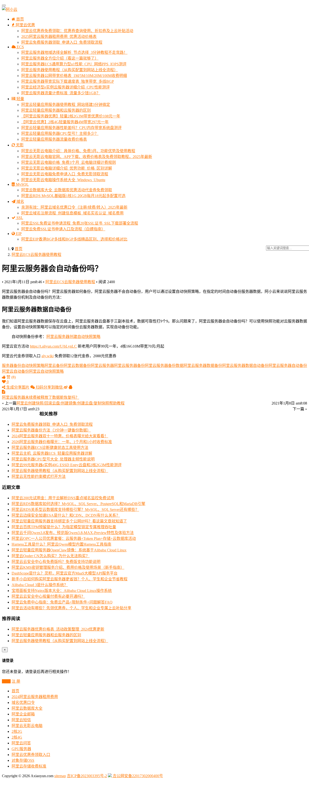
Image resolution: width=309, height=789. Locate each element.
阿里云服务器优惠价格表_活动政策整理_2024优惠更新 (58, 629)
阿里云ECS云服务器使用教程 (36, 255)
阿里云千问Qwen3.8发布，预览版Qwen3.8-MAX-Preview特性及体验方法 (73, 533)
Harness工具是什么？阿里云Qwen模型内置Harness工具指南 (61, 544)
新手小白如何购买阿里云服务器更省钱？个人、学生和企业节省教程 (69, 579)
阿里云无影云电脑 (27, 726)
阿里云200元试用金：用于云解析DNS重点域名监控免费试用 (63, 498)
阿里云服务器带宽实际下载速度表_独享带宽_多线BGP (67, 81)
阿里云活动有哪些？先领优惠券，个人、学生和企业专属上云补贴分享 (71, 608)
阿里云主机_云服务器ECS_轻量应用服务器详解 (52, 453)
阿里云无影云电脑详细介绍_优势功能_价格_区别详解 (66, 168)
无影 (19, 145)
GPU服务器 (21, 749)
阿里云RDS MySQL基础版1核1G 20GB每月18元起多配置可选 (73, 196)
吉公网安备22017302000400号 (137, 776)
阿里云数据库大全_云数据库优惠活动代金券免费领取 (66, 190)
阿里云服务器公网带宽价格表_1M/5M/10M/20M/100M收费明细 (74, 76)
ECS (20, 47)
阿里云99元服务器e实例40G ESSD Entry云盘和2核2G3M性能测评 (67, 465)
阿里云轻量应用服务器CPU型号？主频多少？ (59, 133)
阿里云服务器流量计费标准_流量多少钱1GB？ (60, 93)
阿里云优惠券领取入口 (31, 755)
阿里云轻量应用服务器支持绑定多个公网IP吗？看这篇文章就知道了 (69, 521)
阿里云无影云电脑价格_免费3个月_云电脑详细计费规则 (68, 162)
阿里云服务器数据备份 (202, 366)
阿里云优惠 (25, 25)
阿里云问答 (21, 743)
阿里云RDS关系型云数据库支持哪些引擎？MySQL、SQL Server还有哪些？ (75, 510)
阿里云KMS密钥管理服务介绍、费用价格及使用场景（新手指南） (68, 567)
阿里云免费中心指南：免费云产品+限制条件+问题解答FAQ (62, 602)
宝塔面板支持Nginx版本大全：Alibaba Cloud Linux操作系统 (62, 591)
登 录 (6, 681)
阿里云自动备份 (15, 371)
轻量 (19, 99)
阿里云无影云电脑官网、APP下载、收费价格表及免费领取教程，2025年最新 (86, 157)
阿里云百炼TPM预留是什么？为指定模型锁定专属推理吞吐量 (64, 527)
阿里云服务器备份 (129, 366)
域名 (19, 201)
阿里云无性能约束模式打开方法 (39, 476)
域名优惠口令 (23, 702)
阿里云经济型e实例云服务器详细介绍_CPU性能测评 (65, 87)
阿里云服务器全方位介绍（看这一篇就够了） (59, 58)
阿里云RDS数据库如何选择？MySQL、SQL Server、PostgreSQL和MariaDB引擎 (78, 504)
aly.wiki (48, 356)
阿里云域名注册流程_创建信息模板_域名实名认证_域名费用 (72, 213)
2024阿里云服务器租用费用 (35, 697)
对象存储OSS (23, 760)
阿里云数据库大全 (27, 708)
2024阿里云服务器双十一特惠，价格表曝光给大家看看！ (60, 436)
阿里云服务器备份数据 (164, 366)
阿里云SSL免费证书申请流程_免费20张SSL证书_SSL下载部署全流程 (79, 223)
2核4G (17, 737)
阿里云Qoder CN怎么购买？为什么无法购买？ (51, 556)
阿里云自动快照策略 (46, 371)
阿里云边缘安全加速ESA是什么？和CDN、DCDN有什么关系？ (66, 515)
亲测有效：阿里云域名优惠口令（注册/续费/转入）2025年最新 (74, 207)
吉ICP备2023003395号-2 (87, 776)
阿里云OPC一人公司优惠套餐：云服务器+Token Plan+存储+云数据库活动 (74, 538)
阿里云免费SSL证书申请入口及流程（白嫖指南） (63, 229)
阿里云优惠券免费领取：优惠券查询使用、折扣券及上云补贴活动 (77, 31)
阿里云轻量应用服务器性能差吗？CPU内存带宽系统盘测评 (71, 128)
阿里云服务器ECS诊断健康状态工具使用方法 (50, 448)
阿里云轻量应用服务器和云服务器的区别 (56, 110)
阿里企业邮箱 (23, 714)
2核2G (17, 731)
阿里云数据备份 (77, 366)
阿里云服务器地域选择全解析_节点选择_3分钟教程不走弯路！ (74, 52)
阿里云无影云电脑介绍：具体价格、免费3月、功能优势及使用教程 (78, 151)
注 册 (16, 681)
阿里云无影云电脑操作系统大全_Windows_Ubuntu (63, 180)
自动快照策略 (32, 366)
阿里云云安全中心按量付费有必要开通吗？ (48, 596)
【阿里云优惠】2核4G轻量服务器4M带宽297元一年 (65, 122)
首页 (19, 19)
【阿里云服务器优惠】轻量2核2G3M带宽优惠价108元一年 (70, 116)
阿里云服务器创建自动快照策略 (73, 337)
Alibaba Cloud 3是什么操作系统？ (40, 585)
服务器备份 (11, 366)
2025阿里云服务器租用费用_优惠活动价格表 (59, 36)
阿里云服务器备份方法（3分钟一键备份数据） (51, 430)
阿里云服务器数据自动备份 (245, 366)
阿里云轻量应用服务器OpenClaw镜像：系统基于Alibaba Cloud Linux (69, 550)
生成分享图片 (17, 387)
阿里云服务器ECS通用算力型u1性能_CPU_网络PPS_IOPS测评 (73, 64)
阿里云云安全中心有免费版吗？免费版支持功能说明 (56, 562)
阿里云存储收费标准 (29, 766)
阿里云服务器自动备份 (287, 366)
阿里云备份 (54, 366)
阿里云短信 (21, 720)
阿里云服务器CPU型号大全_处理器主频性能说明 (53, 459)
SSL (19, 218)
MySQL (22, 184)
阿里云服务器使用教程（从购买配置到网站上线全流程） (69, 70)
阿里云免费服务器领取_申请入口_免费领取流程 (61, 42)
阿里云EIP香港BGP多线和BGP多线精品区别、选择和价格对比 (74, 239)
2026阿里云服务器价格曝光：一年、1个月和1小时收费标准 (62, 442)
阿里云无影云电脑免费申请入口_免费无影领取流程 (64, 174)
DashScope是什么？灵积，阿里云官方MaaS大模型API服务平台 (65, 573)
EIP (18, 234)
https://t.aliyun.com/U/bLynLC (53, 346)
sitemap (60, 776)
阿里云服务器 (102, 366)
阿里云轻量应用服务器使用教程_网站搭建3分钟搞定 (65, 105)
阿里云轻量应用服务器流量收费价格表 (54, 139)
